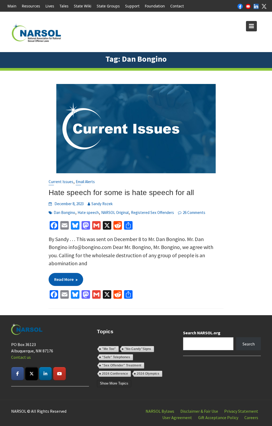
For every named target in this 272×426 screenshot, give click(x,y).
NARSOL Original (115, 212)
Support (132, 6)
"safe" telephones (116, 357)
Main (11, 6)
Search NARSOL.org (201, 332)
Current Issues (61, 181)
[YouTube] (248, 6)
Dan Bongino (64, 212)
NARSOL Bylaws (160, 411)
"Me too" (109, 349)
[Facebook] (240, 6)
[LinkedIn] (256, 6)
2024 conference (115, 374)
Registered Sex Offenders (152, 212)
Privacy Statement (241, 411)
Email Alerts (85, 181)
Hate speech (88, 212)
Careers (251, 417)
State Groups (108, 6)
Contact (177, 6)
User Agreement (177, 417)
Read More (64, 279)
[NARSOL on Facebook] (17, 373)
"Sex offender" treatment (121, 365)
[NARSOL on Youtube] (59, 373)
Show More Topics (114, 383)
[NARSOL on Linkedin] (45, 373)
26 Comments (194, 212)
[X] (264, 6)
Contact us (21, 357)
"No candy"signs (138, 349)
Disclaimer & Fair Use (199, 411)
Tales (64, 6)
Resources (31, 6)
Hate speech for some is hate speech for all (121, 192)
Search (249, 344)
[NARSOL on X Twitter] (31, 373)
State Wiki (82, 6)
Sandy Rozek (102, 203)
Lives (49, 6)
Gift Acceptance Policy (218, 417)
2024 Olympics (148, 374)
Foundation (155, 6)
